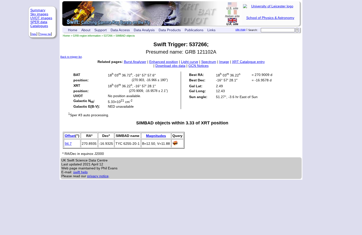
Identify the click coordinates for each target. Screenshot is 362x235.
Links (211, 30)
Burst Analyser (135, 62)
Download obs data (170, 66)
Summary (37, 10)
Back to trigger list (71, 56)
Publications (194, 30)
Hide (33, 34)
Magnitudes (156, 136)
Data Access (120, 30)
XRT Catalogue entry (248, 62)
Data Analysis (144, 30)
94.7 (68, 144)
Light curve (189, 62)
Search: (253, 30)
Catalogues (39, 26)
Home (72, 30)
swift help (80, 172)
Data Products (170, 30)
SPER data (38, 22)
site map (240, 29)
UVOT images (41, 18)
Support (100, 30)
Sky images (39, 14)
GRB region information (87, 35)
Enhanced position (163, 62)
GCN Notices (198, 66)
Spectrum (208, 62)
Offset (70, 136)
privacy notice (98, 176)
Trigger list (45, 34)
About (85, 30)
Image (224, 62)
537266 (108, 35)
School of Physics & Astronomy (270, 18)
